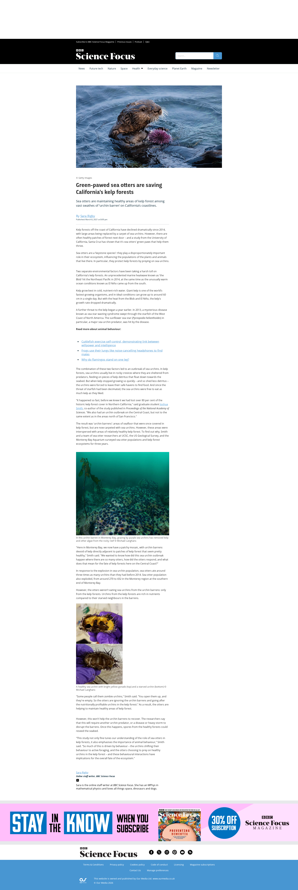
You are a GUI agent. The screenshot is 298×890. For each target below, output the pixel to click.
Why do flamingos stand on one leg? (105, 359)
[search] (217, 55)
